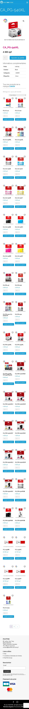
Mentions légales (8, 706)
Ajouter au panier (17, 58)
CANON (17, 73)
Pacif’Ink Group (8, 657)
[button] (23, 21)
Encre (16, 76)
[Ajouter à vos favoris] (13, 98)
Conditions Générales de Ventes (13, 655)
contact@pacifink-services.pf (11, 647)
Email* (5, 665)
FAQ (5, 653)
